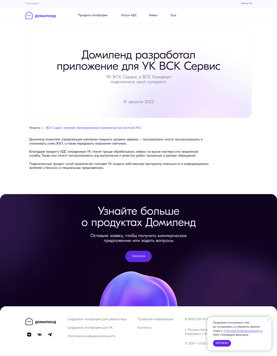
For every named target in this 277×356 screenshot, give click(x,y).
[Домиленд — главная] (40, 15)
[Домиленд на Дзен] (29, 334)
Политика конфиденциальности (91, 336)
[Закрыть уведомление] (268, 320)
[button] (138, 256)
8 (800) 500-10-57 (197, 319)
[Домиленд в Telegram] (50, 334)
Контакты (145, 328)
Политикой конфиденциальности (242, 331)
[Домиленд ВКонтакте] (39, 334)
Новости (35, 128)
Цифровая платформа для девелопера (97, 319)
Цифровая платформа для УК (90, 328)
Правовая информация (155, 319)
